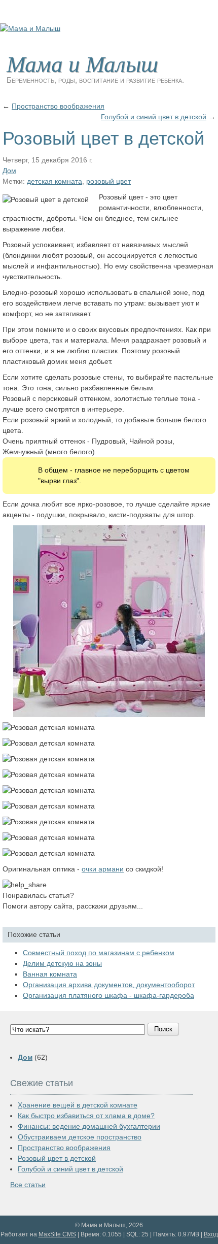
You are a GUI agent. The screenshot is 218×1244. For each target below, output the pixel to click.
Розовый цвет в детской (57, 1158)
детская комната (54, 181)
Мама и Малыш (82, 63)
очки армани (103, 869)
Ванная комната (50, 974)
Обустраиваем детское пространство (79, 1137)
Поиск (163, 1029)
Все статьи (28, 1185)
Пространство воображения (58, 106)
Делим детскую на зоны (62, 963)
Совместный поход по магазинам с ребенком (98, 953)
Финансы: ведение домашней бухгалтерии (89, 1126)
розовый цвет (108, 181)
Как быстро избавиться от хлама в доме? (86, 1116)
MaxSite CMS (57, 1234)
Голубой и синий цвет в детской (153, 117)
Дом (9, 170)
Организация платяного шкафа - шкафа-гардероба (108, 995)
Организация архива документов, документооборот (109, 985)
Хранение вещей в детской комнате (77, 1105)
